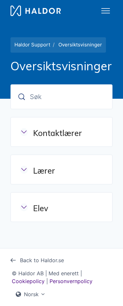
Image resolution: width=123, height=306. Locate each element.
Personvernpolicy (71, 281)
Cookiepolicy (28, 281)
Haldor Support (32, 45)
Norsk (31, 294)
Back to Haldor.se (41, 260)
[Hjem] (35, 11)
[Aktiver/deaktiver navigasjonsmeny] (106, 10)
